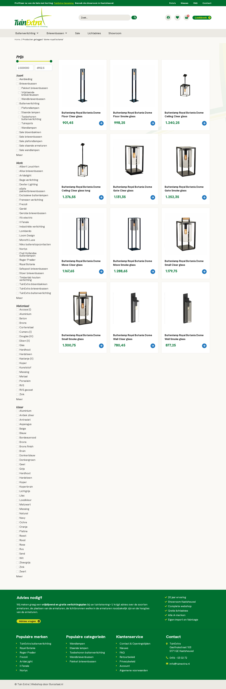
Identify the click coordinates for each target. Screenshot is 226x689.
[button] (27, 33)
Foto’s (172, 3)
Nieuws (184, 3)
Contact (206, 3)
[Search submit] (134, 17)
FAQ (195, 3)
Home (17, 39)
